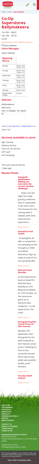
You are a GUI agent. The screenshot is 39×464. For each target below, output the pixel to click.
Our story (6, 405)
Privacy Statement (10, 426)
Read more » (23, 227)
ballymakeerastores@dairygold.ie (17, 42)
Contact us (7, 424)
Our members (7, 407)
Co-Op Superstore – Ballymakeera (19, 126)
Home (3, 12)
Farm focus (6, 412)
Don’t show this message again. (19, 460)
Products (6, 414)
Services (5, 418)
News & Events (8, 420)
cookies (14, 453)
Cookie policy (7, 428)
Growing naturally (10, 416)
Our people (6, 409)
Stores (9, 12)
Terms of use (7, 431)
